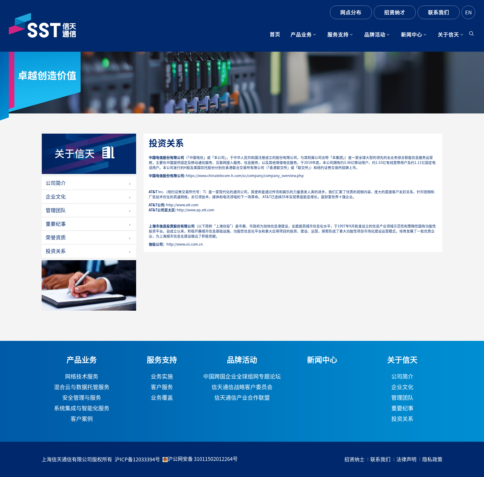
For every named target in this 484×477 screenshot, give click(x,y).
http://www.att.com (182, 205)
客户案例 (82, 419)
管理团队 (56, 210)
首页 (275, 34)
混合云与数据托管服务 (81, 387)
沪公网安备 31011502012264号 (203, 458)
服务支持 (338, 34)
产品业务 (301, 34)
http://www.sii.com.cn (184, 244)
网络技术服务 (81, 376)
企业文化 (56, 196)
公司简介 (56, 183)
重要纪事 (56, 223)
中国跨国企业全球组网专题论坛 (242, 376)
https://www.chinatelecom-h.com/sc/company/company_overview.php (245, 175)
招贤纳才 (394, 12)
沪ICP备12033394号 (137, 459)
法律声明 (406, 459)
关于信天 (448, 34)
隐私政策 (432, 459)
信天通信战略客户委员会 (242, 387)
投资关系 (56, 251)
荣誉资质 (56, 237)
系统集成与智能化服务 (81, 408)
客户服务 (162, 387)
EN (468, 12)
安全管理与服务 (81, 397)
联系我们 (438, 12)
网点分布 (350, 12)
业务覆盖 (162, 397)
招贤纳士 (354, 459)
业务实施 (162, 376)
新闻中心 (411, 34)
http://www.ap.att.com (195, 210)
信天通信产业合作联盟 (242, 397)
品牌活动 (374, 34)
